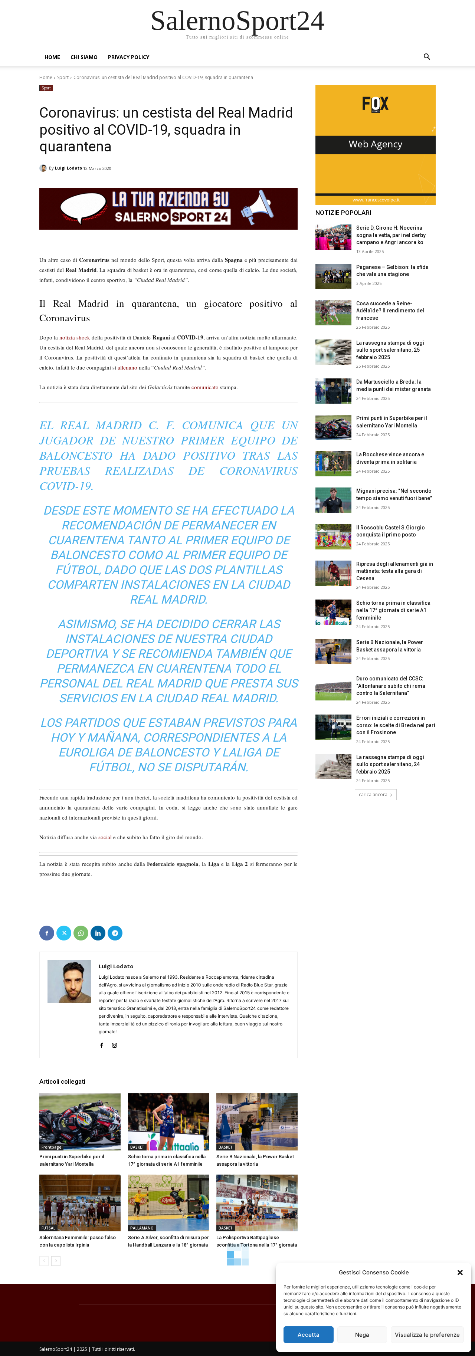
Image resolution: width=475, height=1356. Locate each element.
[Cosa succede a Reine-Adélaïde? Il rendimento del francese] (333, 312)
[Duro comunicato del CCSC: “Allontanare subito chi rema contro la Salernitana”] (333, 687)
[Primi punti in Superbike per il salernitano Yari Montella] (80, 1121)
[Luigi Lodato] (44, 168)
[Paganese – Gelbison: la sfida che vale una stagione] (333, 276)
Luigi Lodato (68, 168)
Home (52, 56)
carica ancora (373, 794)
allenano (127, 367)
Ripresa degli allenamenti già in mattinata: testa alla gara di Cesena (394, 571)
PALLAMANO (142, 1228)
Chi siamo (84, 56)
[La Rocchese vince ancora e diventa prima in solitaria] (333, 463)
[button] (460, 1272)
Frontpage (51, 1147)
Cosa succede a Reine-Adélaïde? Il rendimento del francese (390, 311)
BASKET (137, 1147)
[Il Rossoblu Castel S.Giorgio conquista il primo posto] (333, 536)
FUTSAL (48, 1228)
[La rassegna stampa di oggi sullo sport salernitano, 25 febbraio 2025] (333, 352)
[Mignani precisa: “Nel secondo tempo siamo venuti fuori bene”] (333, 500)
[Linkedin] (98, 933)
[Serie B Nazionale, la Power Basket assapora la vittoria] (257, 1121)
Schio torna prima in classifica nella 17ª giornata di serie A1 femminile (393, 610)
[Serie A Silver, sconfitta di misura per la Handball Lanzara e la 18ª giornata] (168, 1203)
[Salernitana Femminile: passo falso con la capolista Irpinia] (80, 1203)
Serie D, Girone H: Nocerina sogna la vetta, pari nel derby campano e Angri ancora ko (391, 235)
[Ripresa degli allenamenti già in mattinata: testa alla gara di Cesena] (333, 573)
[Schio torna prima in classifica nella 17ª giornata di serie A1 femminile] (168, 1121)
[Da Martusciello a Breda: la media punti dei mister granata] (333, 391)
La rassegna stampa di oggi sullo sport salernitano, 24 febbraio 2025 (390, 764)
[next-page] (55, 1261)
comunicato (205, 387)
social (105, 837)
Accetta (309, 1334)
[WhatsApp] (80, 933)
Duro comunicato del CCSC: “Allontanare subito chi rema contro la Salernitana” (390, 686)
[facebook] (101, 1043)
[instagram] (114, 1043)
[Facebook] (46, 933)
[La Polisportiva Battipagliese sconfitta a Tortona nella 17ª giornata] (257, 1203)
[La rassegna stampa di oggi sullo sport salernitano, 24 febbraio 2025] (333, 766)
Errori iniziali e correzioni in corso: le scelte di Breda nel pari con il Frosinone (395, 725)
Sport (63, 77)
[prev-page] (44, 1261)
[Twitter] (63, 933)
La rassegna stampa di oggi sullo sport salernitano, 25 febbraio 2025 (390, 350)
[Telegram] (115, 933)
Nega (362, 1334)
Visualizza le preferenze (427, 1334)
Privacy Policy (128, 56)
